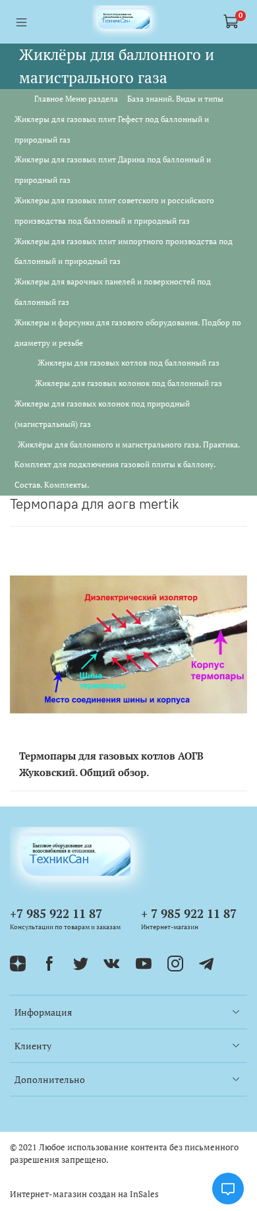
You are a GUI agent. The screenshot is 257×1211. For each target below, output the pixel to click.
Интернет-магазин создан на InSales (84, 1194)
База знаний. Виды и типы (175, 98)
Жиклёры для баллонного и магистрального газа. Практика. (129, 444)
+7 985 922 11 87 (56, 913)
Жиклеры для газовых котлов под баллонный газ (128, 362)
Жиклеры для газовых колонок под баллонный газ (128, 383)
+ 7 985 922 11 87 (189, 913)
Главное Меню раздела (76, 98)
